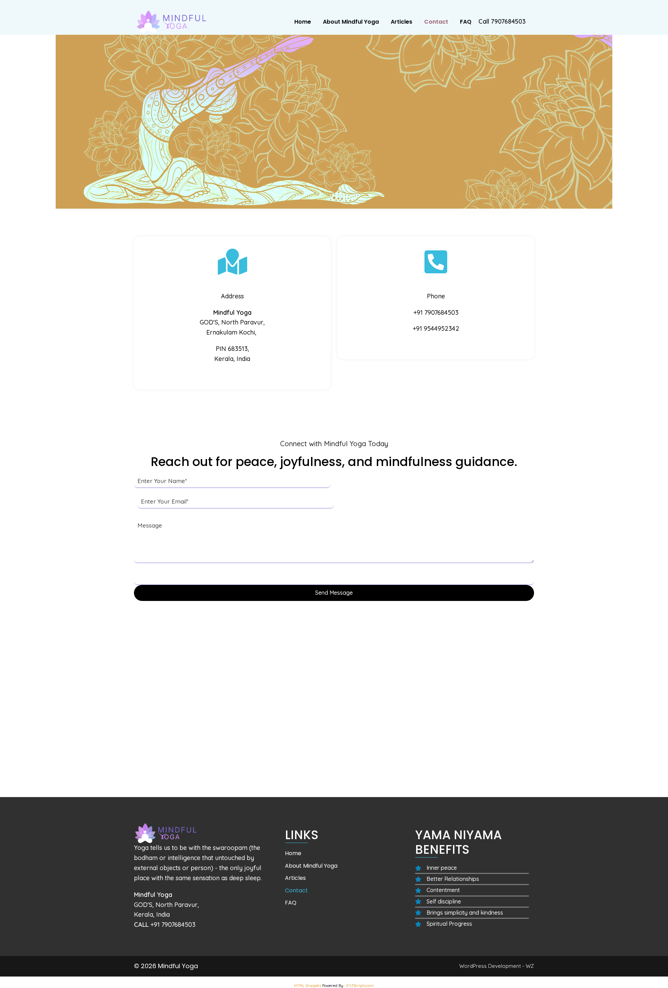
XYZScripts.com (360, 985)
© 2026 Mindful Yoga (166, 966)
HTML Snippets (307, 985)
